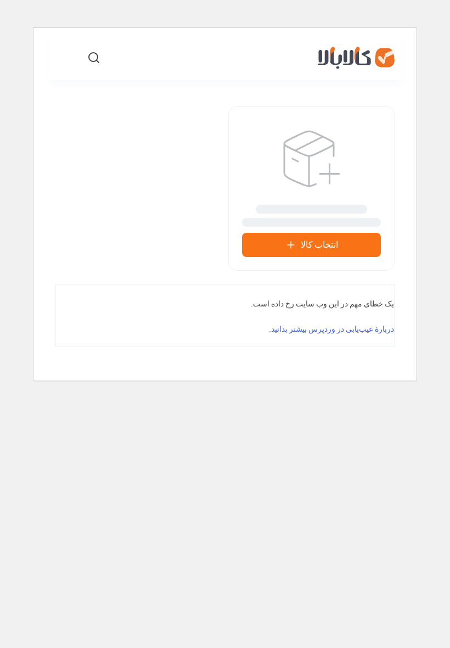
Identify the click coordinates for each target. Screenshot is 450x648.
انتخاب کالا (319, 244)
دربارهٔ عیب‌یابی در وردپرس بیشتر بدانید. (331, 329)
